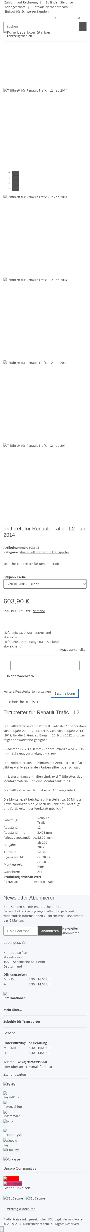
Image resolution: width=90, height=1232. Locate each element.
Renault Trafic (44, 882)
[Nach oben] (1, 1229)
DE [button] (56, 18)
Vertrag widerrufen (21, 1209)
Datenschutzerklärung (19, 911)
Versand (39, 611)
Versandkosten (73, 1219)
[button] (64, 18)
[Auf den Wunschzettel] (14, 83)
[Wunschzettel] (69, 18)
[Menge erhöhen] (83, 665)
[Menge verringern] (6, 665)
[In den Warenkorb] (6, 66)
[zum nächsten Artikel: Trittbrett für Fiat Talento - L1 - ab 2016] (14, 52)
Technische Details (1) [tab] (23, 702)
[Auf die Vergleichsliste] (6, 83)
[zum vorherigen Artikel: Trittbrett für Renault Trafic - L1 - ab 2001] (6, 52)
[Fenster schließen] (6, 73)
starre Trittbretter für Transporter (44, 552)
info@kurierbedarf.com (50, 7)
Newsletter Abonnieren (71, 930)
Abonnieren (50, 931)
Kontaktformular (40, 1067)
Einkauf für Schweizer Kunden (26, 11)
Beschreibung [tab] (65, 693)
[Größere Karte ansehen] (5, 993)
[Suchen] (83, 26)
